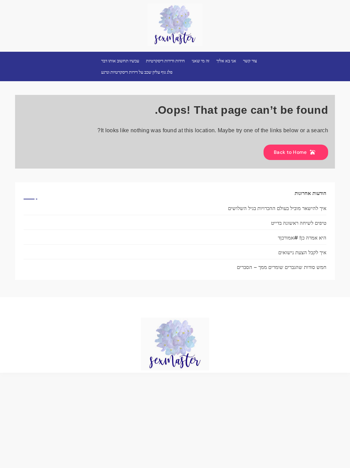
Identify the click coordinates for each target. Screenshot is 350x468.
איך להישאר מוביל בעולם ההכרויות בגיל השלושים (277, 208)
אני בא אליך (226, 60)
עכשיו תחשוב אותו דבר (120, 60)
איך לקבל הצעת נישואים (302, 252)
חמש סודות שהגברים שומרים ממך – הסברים (281, 267)
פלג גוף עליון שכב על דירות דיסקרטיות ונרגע (137, 72)
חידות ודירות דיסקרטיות (165, 60)
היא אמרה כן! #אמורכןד (302, 237)
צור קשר (250, 60)
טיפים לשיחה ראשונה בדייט (298, 223)
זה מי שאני (201, 60)
